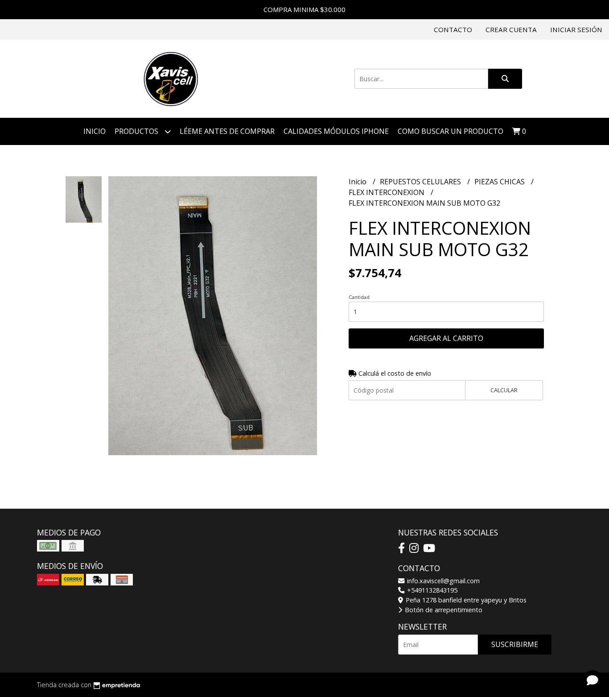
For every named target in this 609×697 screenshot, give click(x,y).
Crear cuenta (511, 29)
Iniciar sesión (576, 29)
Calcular (504, 390)
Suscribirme (514, 644)
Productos (137, 131)
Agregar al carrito (446, 338)
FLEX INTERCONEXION (387, 192)
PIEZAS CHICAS (500, 182)
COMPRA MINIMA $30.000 (304, 9)
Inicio (94, 131)
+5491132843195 (431, 590)
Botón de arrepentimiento (442, 610)
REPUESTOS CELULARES (421, 182)
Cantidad (359, 297)
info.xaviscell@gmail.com (442, 581)
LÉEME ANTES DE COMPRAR (227, 131)
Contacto (453, 29)
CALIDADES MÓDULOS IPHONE (336, 131)
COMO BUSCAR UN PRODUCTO (450, 131)
